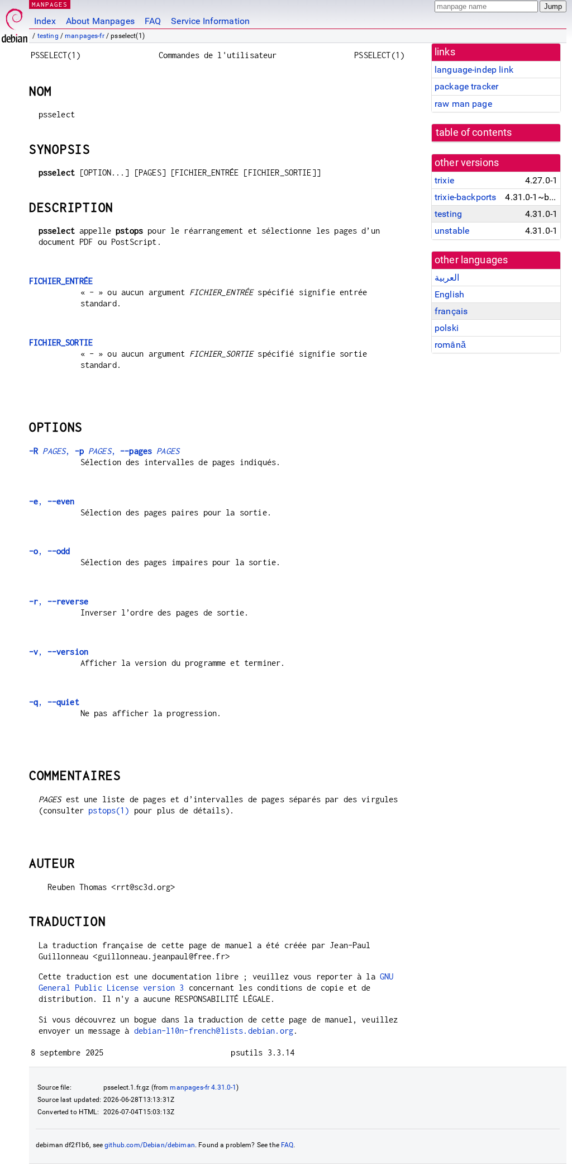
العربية (447, 277)
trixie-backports (465, 197)
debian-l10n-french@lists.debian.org (213, 1030)
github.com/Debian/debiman (149, 1145)
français (451, 311)
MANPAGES (50, 4)
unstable (452, 230)
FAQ (153, 21)
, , (104, 451)
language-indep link (474, 69)
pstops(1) (108, 810)
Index (45, 21)
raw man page (463, 103)
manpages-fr (84, 36)
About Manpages (100, 21)
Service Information (210, 21)
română (450, 344)
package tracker (466, 86)
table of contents (474, 132)
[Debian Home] (14, 22)
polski (447, 328)
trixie (444, 180)
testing (48, 36)
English (449, 294)
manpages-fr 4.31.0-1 (203, 1087)
